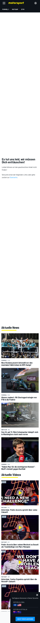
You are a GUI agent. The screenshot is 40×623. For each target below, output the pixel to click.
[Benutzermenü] (35, 3)
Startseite (13, 177)
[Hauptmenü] (4, 3)
